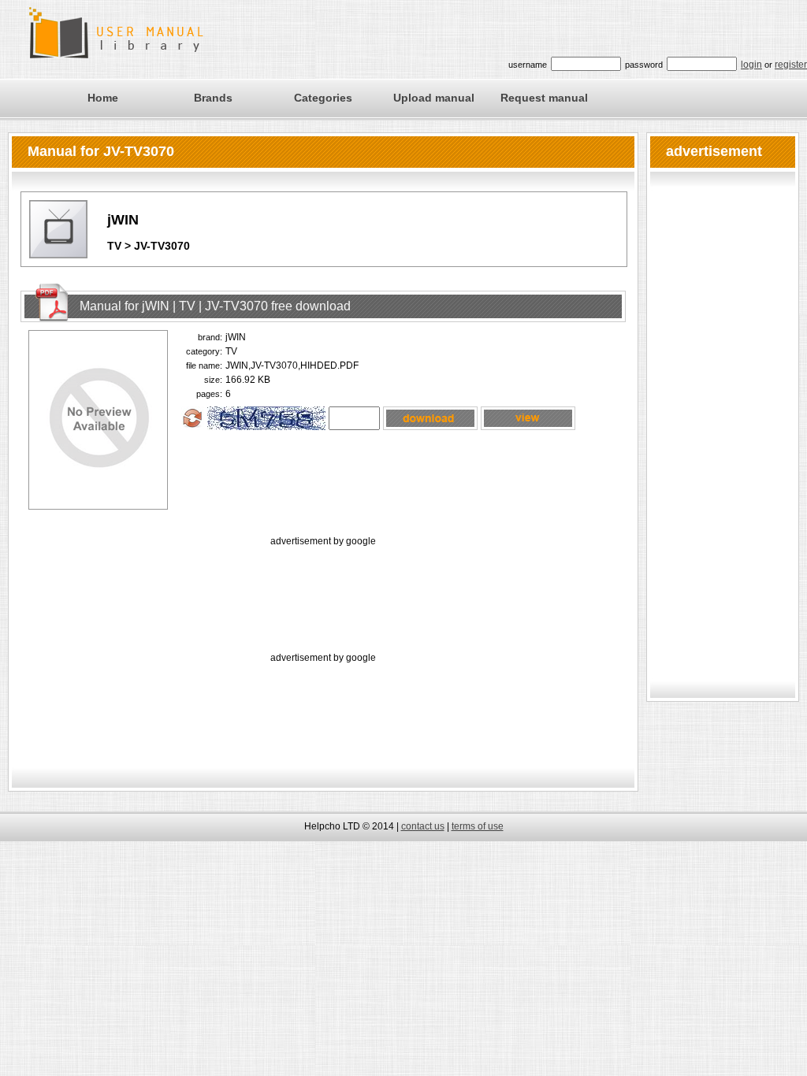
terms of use (478, 826)
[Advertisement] (323, 585)
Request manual (544, 97)
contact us (422, 826)
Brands (213, 97)
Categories (323, 97)
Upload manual (433, 97)
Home (102, 97)
